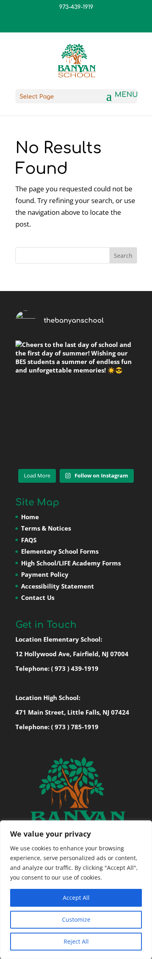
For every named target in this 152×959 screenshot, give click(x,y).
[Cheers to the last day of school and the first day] (76, 401)
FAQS (28, 540)
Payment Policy (45, 574)
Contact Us (37, 597)
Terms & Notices (46, 528)
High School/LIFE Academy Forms (71, 563)
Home (30, 517)
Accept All (76, 897)
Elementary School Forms (59, 551)
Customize (76, 919)
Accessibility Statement (57, 586)
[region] (76, 889)
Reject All (76, 941)
